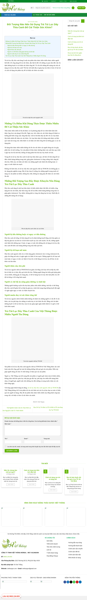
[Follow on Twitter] (80, 1)
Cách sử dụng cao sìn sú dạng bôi (75, 43)
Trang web (47, 438)
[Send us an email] (81, 1)
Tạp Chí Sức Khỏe (49, 14)
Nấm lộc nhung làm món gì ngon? (76, 32)
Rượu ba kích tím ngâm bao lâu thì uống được (75, 54)
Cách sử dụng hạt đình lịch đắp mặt (76, 37)
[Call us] (74, 582)
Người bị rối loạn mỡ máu (14, 47)
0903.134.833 (8, 556)
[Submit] (49, 7)
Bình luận (8, 424)
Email (26, 438)
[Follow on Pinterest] (83, 1)
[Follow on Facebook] (78, 1)
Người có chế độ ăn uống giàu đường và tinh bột (20, 51)
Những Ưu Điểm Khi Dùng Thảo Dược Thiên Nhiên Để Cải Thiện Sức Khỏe (26, 41)
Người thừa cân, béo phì (14, 49)
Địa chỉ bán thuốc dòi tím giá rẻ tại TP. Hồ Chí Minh (75, 48)
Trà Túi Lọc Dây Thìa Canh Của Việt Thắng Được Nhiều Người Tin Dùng (26, 56)
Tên (6, 438)
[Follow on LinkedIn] (84, 1)
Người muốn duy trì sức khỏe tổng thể (18, 53)
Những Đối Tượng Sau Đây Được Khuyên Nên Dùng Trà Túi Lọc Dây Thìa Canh (28, 43)
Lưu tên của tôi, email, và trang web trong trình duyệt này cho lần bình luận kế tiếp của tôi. (33, 446)
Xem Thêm (10, 484)
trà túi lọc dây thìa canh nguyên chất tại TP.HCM (43, 388)
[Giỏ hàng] (73, 7)
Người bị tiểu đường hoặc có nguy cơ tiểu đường (21, 45)
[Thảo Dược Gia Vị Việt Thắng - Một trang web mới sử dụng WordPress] (14, 8)
